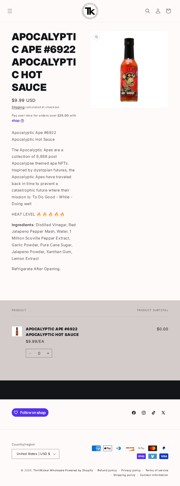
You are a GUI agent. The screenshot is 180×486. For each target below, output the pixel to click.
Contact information (154, 475)
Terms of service (157, 470)
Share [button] (21, 283)
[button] (10, 11)
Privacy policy (131, 470)
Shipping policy (124, 475)
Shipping (18, 107)
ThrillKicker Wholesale (48, 470)
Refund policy (107, 470)
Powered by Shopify (79, 470)
